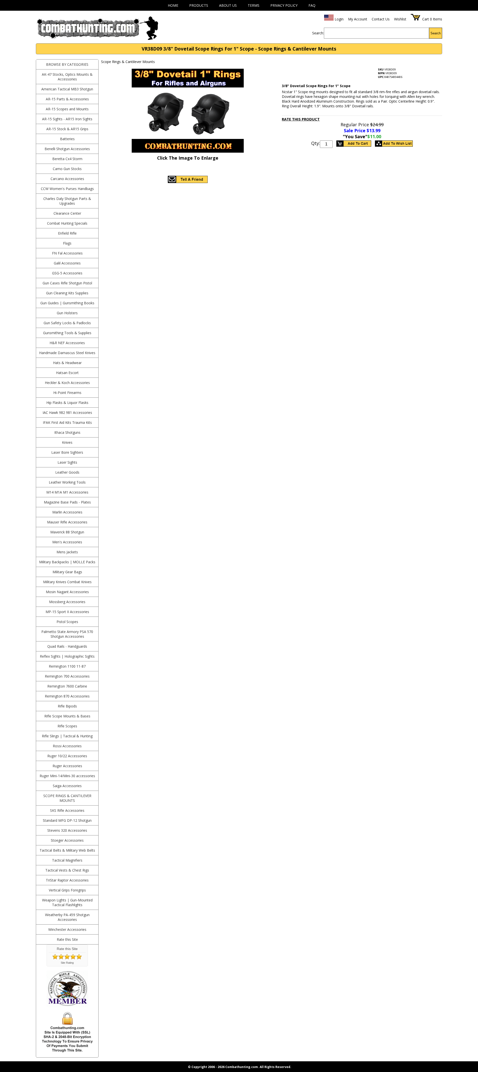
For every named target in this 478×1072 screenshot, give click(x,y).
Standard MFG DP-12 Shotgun (67, 820)
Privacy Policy (284, 5)
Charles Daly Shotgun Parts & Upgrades (67, 201)
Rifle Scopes (67, 726)
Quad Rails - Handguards (67, 646)
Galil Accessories (67, 263)
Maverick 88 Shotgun (67, 532)
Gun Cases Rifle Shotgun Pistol (67, 283)
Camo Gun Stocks (67, 168)
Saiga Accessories (67, 785)
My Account (357, 19)
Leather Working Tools (67, 482)
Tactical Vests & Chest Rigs (67, 870)
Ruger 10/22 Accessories (67, 756)
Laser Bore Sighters (67, 452)
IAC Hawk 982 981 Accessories (67, 412)
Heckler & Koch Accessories (67, 382)
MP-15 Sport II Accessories (67, 611)
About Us (228, 5)
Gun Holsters (67, 313)
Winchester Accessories (67, 929)
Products (198, 5)
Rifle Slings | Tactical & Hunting (67, 736)
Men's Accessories (67, 542)
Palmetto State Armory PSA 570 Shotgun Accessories (67, 634)
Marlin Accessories (67, 512)
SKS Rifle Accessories (67, 810)
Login (339, 19)
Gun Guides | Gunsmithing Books (67, 303)
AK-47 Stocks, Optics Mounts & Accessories (67, 76)
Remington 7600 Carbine (67, 686)
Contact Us (381, 19)
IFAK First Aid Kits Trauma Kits (67, 422)
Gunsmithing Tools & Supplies (67, 332)
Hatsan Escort (67, 372)
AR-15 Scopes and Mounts (67, 109)
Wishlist (400, 19)
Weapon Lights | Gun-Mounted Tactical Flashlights (67, 902)
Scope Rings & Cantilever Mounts (67, 798)
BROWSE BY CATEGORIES (67, 64)
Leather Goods (67, 472)
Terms (253, 5)
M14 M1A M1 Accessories (67, 492)
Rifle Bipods (67, 706)
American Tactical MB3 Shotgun (67, 89)
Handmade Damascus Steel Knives (67, 352)
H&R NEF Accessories (67, 342)
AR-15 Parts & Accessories (67, 99)
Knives (67, 442)
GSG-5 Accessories (67, 273)
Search (435, 33)
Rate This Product (301, 119)
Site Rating (67, 962)
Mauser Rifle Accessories (67, 522)
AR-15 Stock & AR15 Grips (67, 128)
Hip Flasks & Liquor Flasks (67, 402)
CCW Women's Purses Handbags (67, 188)
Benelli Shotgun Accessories (67, 148)
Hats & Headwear (67, 362)
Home (173, 5)
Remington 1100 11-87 (67, 666)
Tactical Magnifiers (67, 860)
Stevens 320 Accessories (67, 830)
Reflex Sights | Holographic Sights (67, 656)
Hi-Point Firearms (67, 392)
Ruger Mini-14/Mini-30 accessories (67, 775)
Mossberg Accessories (67, 601)
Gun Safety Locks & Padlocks (67, 322)
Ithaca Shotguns (67, 432)
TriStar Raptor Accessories (67, 880)
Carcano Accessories (67, 178)
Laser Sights (67, 462)
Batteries (67, 138)
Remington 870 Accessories (67, 696)
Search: (318, 33)
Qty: (315, 143)
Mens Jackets (67, 552)
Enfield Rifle (67, 233)
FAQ (311, 5)
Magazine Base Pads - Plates (67, 502)
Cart (425, 19)
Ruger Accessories (67, 765)
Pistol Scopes (67, 621)
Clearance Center (67, 213)
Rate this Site (67, 939)
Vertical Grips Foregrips (67, 890)
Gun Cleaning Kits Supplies (67, 293)
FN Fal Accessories (67, 253)
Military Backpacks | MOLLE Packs (67, 562)
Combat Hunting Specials (67, 223)
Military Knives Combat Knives (67, 581)
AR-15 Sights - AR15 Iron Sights (67, 119)
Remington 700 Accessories (67, 676)
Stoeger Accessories (67, 840)
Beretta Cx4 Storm (67, 158)
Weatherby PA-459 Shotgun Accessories (67, 917)
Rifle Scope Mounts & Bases (67, 716)
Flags (67, 243)
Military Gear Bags (67, 571)
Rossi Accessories (67, 746)
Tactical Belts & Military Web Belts (67, 850)
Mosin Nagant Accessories (67, 591)
